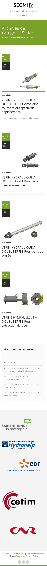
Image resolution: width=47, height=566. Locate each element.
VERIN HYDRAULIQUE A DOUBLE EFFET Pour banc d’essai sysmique (20, 181)
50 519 (6, 214)
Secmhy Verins (19, 553)
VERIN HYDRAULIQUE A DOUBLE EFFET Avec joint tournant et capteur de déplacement (20, 106)
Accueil (5, 37)
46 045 (6, 284)
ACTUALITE (11, 363)
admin (8, 95)
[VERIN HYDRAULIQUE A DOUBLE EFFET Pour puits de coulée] (23, 229)
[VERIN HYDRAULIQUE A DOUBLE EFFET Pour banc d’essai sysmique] (23, 160)
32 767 (6, 67)
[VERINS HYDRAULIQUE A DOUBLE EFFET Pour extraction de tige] (23, 299)
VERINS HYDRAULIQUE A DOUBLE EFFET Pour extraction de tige (19, 321)
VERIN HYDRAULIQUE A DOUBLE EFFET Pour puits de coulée (22, 251)
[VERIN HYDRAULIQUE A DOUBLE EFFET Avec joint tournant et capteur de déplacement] (23, 82)
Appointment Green (23, 556)
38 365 (6, 146)
